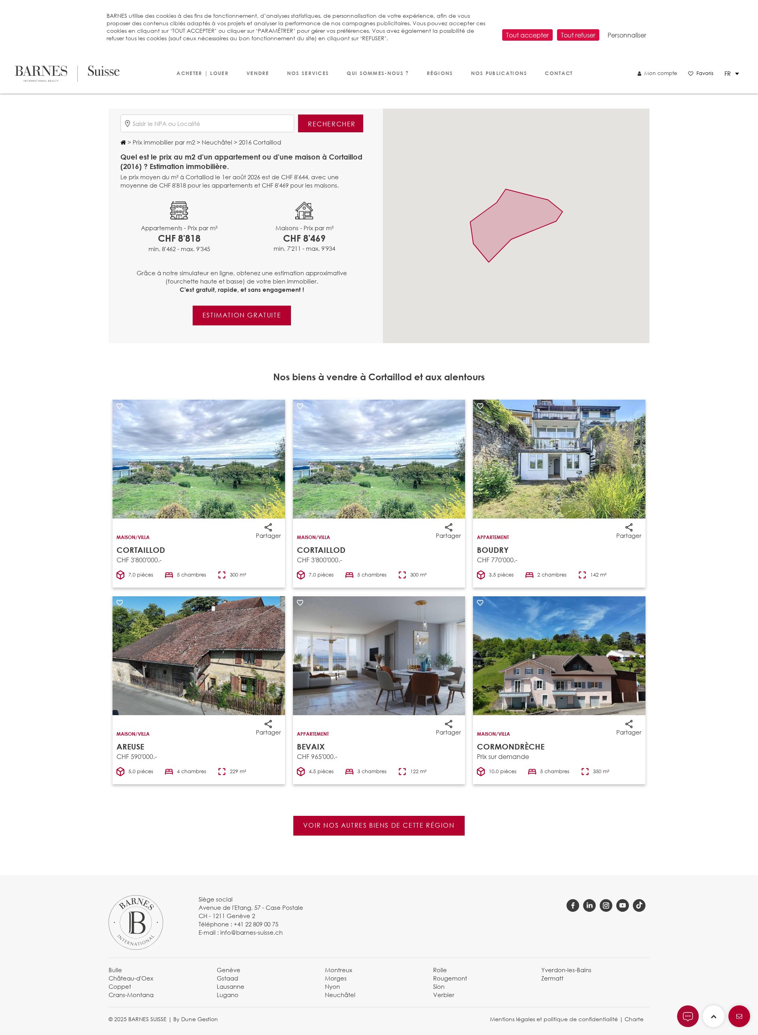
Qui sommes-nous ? (378, 73)
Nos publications (499, 73)
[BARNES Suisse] (67, 74)
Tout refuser (578, 35)
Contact (558, 73)
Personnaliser (627, 35)
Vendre (257, 73)
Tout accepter (527, 35)
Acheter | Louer (202, 73)
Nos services (308, 73)
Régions (440, 73)
